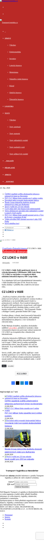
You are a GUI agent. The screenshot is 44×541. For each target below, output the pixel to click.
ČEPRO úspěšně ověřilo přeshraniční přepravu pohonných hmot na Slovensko (22, 195)
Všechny (12, 45)
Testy (7, 113)
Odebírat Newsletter (22, 487)
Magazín (10, 161)
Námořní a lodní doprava (18, 79)
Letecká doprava (15, 65)
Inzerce (7, 517)
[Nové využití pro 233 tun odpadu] (18, 457)
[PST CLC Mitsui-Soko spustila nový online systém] (24, 410)
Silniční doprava (15, 93)
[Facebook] (13, 383)
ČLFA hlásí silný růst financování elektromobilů (22, 209)
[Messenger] (26, 383)
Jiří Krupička (6, 263)
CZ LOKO (13, 328)
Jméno (11, 482)
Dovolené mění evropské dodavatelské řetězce (22, 200)
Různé (11, 86)
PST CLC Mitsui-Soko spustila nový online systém (24, 198)
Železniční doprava (16, 99)
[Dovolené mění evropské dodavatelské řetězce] (23, 421)
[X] (17, 383)
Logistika (9, 106)
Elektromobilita (15, 52)
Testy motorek (14, 134)
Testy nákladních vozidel (18, 140)
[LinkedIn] (22, 383)
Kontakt (10, 181)
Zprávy (8, 38)
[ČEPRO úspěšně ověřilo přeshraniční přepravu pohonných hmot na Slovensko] (24, 398)
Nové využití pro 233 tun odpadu (17, 207)
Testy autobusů (15, 127)
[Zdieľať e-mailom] (31, 383)
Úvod (4, 248)
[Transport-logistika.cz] (9, 23)
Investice (12, 59)
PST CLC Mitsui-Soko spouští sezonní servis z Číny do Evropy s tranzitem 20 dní (24, 216)
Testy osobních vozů (17, 147)
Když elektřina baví (12, 223)
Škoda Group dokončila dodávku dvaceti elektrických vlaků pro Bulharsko (20, 203)
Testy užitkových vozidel (18, 154)
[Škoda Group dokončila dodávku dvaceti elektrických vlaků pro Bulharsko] (18, 446)
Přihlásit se (9, 230)
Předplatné (10, 168)
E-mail (12, 484)
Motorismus (13, 72)
